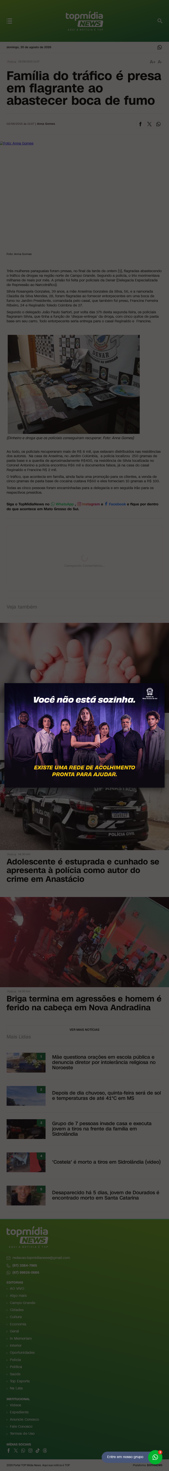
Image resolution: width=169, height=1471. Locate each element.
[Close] (165, 683)
